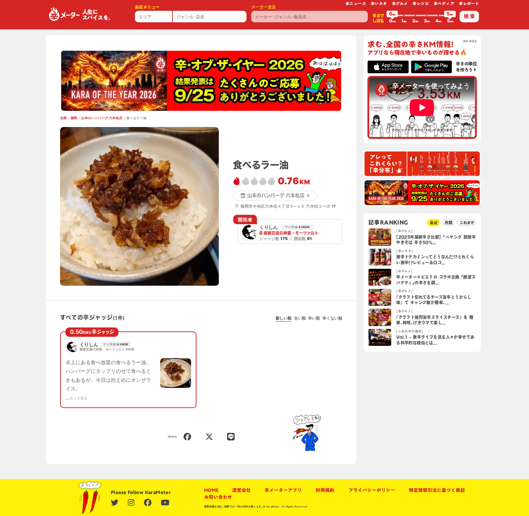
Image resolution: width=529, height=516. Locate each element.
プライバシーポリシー (371, 490)
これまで (467, 223)
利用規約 (325, 490)
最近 (434, 223)
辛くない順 (332, 318)
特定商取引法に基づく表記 (437, 490)
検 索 (469, 16)
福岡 (74, 118)
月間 (448, 223)
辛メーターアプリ (283, 490)
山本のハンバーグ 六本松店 (101, 118)
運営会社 (241, 490)
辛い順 (314, 318)
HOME (211, 490)
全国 (63, 118)
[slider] (392, 15)
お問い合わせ (218, 496)
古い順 (300, 318)
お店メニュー (147, 7)
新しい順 (283, 318)
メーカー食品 (263, 7)
